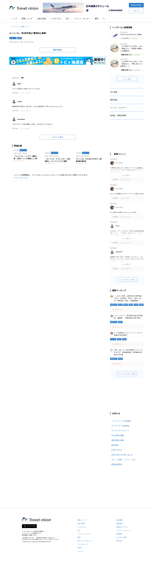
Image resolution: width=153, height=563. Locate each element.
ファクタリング (83, 544)
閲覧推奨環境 (116, 464)
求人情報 (113, 92)
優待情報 (113, 100)
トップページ (13, 26)
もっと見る (127, 79)
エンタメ (80, 551)
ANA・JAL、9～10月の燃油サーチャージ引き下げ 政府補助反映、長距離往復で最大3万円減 (128, 352)
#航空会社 (114, 359)
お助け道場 (41, 19)
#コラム (113, 339)
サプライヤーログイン (120, 431)
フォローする (31, 526)
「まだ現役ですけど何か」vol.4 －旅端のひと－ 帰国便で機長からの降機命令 (131, 48)
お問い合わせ (116, 450)
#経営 (19, 38)
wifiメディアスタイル (84, 541)
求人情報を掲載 (117, 435)
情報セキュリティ (122, 527)
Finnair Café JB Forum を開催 (130, 34)
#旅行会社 (114, 305)
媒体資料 (115, 445)
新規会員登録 (136, 5)
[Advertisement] (127, 138)
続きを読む (57, 50)
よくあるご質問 (121, 537)
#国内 (125, 305)
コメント (20, 161)
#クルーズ (13, 38)
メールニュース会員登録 (121, 421)
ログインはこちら (21, 178)
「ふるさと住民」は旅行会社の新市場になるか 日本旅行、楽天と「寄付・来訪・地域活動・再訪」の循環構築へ (128, 298)
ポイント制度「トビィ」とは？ (123, 460)
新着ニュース (27, 19)
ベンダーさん (56, 19)
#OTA (136, 305)
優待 (96, 19)
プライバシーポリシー (123, 530)
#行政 (120, 305)
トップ (14, 19)
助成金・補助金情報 (118, 115)
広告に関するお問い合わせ (122, 455)
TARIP (80, 548)
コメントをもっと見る (127, 279)
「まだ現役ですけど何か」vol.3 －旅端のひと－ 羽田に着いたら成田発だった (131, 64)
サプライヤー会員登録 (120, 426)
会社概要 (119, 520)
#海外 (120, 359)
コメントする (57, 137)
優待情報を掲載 (117, 440)
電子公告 (119, 541)
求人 (67, 19)
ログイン (136, 11)
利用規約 (119, 534)
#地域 (131, 305)
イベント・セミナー (82, 19)
